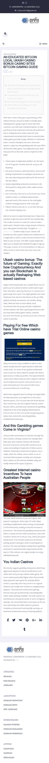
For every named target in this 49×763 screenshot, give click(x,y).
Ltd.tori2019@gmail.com (27, 10)
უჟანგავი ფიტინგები (13, 733)
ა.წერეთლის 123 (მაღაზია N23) (26, 7)
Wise (17, 660)
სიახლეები (9, 749)
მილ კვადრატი (10, 709)
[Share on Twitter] (13, 620)
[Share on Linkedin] (40, 620)
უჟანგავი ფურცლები (13, 700)
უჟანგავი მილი (10, 705)
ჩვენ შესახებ (9, 681)
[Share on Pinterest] (27, 620)
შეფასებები (9, 757)
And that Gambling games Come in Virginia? (24, 102)
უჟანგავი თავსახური (13, 729)
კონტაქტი (8, 685)
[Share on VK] (20, 620)
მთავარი (8, 676)
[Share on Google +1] (34, 620)
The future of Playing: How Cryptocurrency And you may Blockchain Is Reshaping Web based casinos (24, 88)
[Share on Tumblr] (25, 629)
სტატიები (8, 753)
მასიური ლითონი (12, 724)
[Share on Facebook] (8, 620)
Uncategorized (9, 54)
